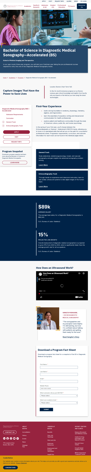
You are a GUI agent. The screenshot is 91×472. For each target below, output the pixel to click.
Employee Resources (50, 444)
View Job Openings (50, 436)
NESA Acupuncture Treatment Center (80, 453)
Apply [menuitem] (44, 1)
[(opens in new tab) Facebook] (7, 438)
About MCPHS (24, 427)
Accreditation (26, 432)
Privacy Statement (21, 463)
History (24, 435)
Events (24, 438)
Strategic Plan (25, 446)
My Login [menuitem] (83, 1)
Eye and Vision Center (79, 443)
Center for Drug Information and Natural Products (80, 438)
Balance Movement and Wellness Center (81, 432)
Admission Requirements (14, 114)
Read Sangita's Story (71, 337)
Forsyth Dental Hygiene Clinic (79, 448)
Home (5, 77)
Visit (16, 137)
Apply (16, 132)
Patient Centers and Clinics (80, 427)
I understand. (10, 467)
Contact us (9, 432)
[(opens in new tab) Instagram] (11, 438)
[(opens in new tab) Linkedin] (4, 438)
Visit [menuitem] (50, 1)
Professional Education (62, 6)
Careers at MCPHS (51, 427)
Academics (27, 6)
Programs (20, 77)
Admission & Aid (44, 6)
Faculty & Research (36, 6)
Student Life (53, 6)
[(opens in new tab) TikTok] (17, 438)
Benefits (49, 432)
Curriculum (10, 118)
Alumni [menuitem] (69, 1)
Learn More (14, 162)
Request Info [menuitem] (59, 1)
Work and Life (51, 440)
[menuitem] (27, 6)
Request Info (16, 142)
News (24, 442)
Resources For (81, 6)
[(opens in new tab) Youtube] (14, 438)
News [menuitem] (76, 1)
